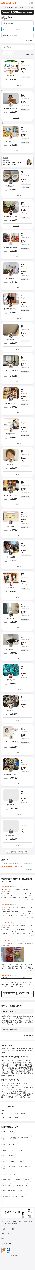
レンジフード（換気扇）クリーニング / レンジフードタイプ (16, 1167)
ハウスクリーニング (8, 1131)
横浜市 (23, 1114)
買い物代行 (17, 1179)
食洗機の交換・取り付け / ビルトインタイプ (14, 1196)
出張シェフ (27, 1179)
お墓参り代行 (6, 1179)
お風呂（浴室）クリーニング (10, 1144)
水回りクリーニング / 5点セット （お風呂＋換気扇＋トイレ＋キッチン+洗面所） (16, 1138)
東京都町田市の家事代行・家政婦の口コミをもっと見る (17, 994)
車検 (4, 1202)
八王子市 (10, 1114)
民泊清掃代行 (6, 1185)
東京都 (3, 1110)
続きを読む (30, 899)
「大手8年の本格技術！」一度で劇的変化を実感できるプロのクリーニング (17, 943)
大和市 (17, 1117)
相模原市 (10, 1117)
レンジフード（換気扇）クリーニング (12, 1161)
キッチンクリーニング (8, 1155)
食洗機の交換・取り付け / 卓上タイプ (12, 1190)
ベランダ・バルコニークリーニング (12, 1174)
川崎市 (3, 1117)
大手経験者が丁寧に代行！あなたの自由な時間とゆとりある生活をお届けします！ (17, 978)
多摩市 (17, 1114)
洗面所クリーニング (8, 1150)
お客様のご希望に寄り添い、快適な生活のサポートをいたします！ (17, 907)
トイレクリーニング (23, 1150)
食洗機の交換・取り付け (20, 1185)
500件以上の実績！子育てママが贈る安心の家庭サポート (15, 889)
